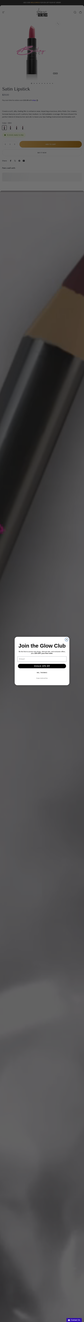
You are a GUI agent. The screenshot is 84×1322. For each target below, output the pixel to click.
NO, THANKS (42, 672)
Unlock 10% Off (42, 666)
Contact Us (75, 1320)
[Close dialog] (66, 639)
